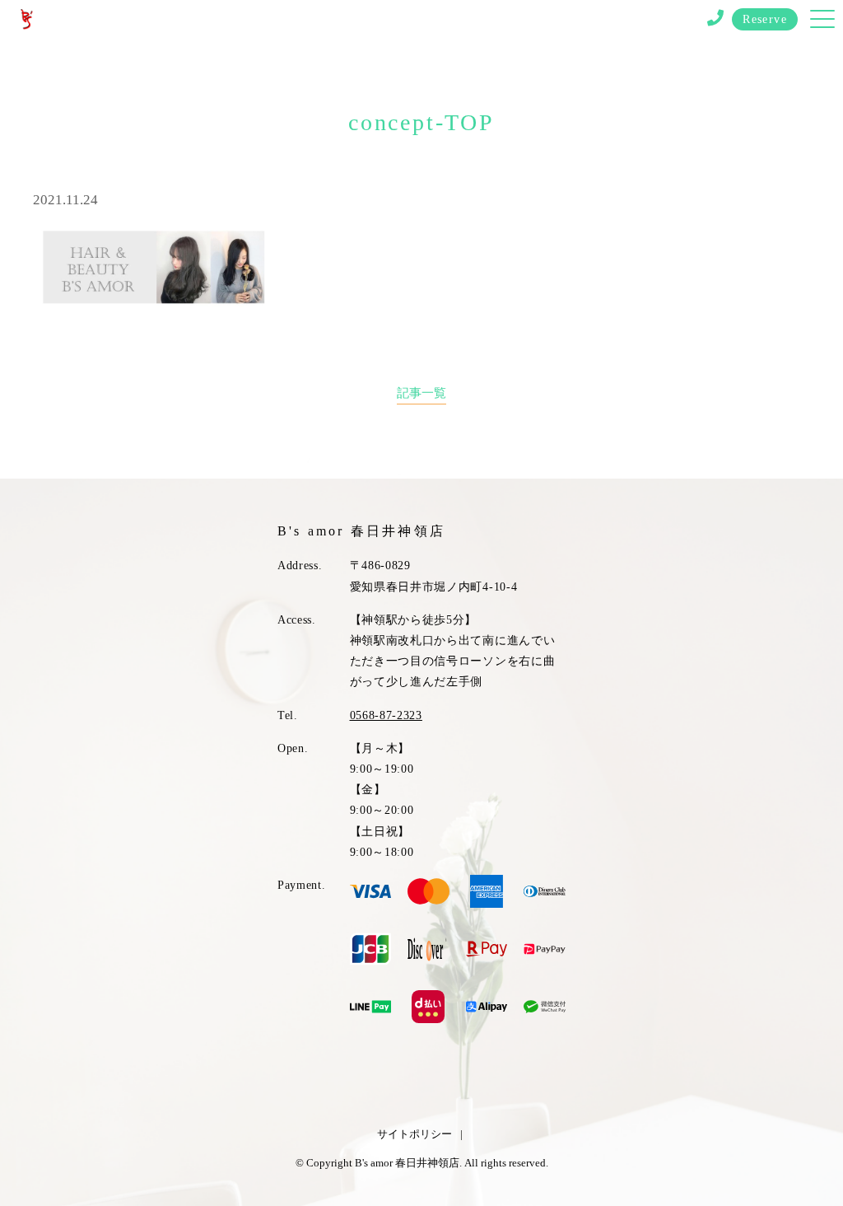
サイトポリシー (414, 1134)
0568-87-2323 (386, 715)
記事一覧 (421, 393)
